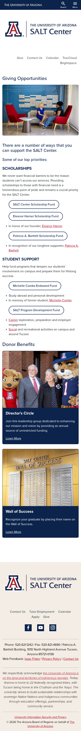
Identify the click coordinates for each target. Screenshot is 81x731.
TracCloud (70, 58)
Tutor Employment (41, 612)
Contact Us (34, 58)
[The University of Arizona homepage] (23, 5)
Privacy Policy (51, 659)
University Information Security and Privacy (40, 717)
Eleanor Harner (52, 226)
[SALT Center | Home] (40, 31)
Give (20, 58)
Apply (35, 617)
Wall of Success (19, 511)
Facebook (28, 627)
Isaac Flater (32, 659)
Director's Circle (20, 413)
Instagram (52, 627)
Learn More (13, 438)
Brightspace (68, 63)
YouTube (40, 627)
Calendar (52, 58)
